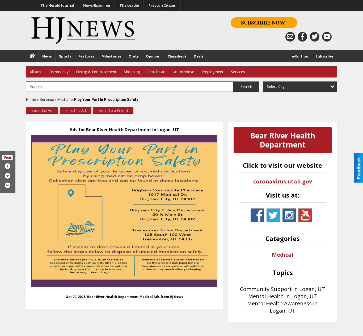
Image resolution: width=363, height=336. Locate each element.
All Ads (35, 71)
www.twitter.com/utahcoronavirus (273, 215)
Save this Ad (42, 110)
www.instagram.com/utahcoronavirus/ (289, 215)
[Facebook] (302, 37)
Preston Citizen (162, 5)
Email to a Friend (113, 110)
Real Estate (157, 71)
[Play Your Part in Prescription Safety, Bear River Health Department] (124, 211)
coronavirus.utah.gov (282, 181)
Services (238, 71)
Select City (276, 86)
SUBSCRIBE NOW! (264, 23)
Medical (64, 99)
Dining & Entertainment (96, 71)
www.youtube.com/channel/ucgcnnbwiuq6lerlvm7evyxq (305, 215)
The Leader (130, 5)
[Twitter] (314, 37)
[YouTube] (327, 37)
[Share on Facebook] (7, 166)
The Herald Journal (57, 5)
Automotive (184, 71)
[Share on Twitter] (7, 175)
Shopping (132, 71)
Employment (212, 71)
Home (31, 99)
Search (246, 86)
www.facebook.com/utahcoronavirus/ (257, 215)
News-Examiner (97, 5)
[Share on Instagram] (7, 185)
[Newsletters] (290, 37)
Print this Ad (75, 110)
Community (59, 71)
